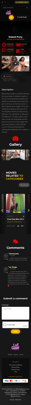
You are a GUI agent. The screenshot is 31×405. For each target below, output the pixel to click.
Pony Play (10, 216)
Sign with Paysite (10, 80)
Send (15, 331)
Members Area (22, 2)
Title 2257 (10, 354)
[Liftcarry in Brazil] (8, 12)
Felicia (21, 39)
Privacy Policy (15, 367)
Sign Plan (23, 17)
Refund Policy (15, 369)
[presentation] (2, 155)
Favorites (8, 76)
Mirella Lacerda (13, 39)
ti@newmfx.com (15, 394)
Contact (21, 354)
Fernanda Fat (18, 222)
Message (5, 305)
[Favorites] (1, 216)
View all (25, 185)
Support (16, 354)
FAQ (15, 372)
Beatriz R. (10, 222)
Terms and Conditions (15, 365)
